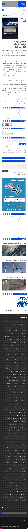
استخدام (10, 453)
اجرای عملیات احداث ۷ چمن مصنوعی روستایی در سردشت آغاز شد (14, 116)
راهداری (23, 354)
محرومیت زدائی (13, 427)
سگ (24, 500)
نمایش (23, 418)
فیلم (8, 433)
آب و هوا (16, 395)
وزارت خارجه (22, 477)
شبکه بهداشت (22, 415)
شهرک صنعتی (14, 445)
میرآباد (8, 368)
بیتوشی (6, 415)
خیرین (16, 368)
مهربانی (15, 462)
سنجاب (23, 450)
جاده (16, 330)
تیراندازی (6, 477)
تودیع (24, 468)
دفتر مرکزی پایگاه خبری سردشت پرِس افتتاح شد (17, 216)
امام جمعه (14, 392)
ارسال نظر (10, 171)
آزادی (13, 497)
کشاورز (8, 401)
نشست (23, 456)
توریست (11, 389)
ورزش (24, 488)
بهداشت (23, 330)
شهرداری (9, 328)
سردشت (23, 322)
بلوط (24, 436)
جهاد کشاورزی (15, 494)
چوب (17, 409)
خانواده (8, 366)
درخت (15, 439)
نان (12, 345)
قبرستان (7, 450)
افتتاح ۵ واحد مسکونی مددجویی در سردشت (18, 114)
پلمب (9, 374)
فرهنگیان (23, 439)
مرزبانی (15, 348)
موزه (10, 398)
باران (16, 447)
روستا (8, 351)
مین (16, 383)
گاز (24, 345)
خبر (13, 415)
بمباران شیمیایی (14, 380)
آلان (8, 395)
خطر (14, 477)
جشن (8, 462)
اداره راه (23, 459)
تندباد (6, 494)
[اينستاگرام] (5, 507)
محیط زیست (15, 371)
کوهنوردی (23, 392)
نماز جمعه (23, 483)
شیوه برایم (23, 424)
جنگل (16, 360)
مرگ (7, 342)
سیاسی (22, 239)
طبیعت (6, 322)
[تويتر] (3, 124)
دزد (17, 468)
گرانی (24, 380)
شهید (24, 366)
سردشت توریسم (21, 389)
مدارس (7, 471)
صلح (9, 386)
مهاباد (24, 368)
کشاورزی (11, 357)
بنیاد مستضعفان (21, 430)
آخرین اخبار (21, 214)
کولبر (24, 407)
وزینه (17, 486)
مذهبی (11, 333)
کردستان (8, 447)
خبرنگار (16, 386)
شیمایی (16, 442)
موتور (9, 456)
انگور (18, 453)
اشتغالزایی (11, 430)
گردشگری (15, 322)
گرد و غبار (15, 342)
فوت (10, 500)
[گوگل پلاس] (6, 124)
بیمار (20, 141)
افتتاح (25, 141)
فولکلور (23, 445)
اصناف (7, 439)
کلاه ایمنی (23, 465)
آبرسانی (15, 421)
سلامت (23, 360)
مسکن (8, 363)
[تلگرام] (11, 124)
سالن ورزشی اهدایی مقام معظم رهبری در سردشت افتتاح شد (15, 235)
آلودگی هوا (23, 377)
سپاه (8, 336)
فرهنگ (23, 328)
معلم (24, 395)
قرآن (16, 374)
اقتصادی (8, 383)
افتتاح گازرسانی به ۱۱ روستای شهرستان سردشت (17, 231)
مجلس (23, 348)
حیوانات (15, 450)
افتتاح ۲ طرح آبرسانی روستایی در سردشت (18, 110)
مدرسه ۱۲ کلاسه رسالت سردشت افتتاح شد (18, 229)
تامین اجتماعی (14, 141)
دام (24, 453)
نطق (18, 404)
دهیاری (17, 480)
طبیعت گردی (22, 325)
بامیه (24, 409)
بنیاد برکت (23, 427)
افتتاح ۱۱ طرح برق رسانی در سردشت (19, 112)
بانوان (11, 404)
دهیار (16, 456)
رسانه (7, 371)
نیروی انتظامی (15, 436)
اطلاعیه (16, 407)
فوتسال (7, 377)
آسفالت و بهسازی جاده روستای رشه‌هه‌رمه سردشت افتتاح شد (15, 119)
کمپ (6, 497)
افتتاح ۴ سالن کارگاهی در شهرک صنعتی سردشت (17, 237)
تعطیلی (23, 474)
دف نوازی (23, 412)
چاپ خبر (11, 15)
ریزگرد (10, 468)
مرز (18, 333)
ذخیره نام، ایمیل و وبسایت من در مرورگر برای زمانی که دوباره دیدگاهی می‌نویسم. (20, 172)
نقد (24, 404)
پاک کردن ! (5, 171)
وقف (16, 418)
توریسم (13, 325)
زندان (17, 398)
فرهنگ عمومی (13, 424)
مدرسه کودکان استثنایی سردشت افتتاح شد (18, 233)
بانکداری (16, 488)
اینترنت (9, 409)
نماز (16, 354)
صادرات (23, 421)
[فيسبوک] (8, 124)
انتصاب (15, 471)
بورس (10, 486)
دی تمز (20, 520)
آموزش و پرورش (21, 357)
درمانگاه (8, 141)
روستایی (23, 471)
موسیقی (8, 360)
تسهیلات (23, 433)
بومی (24, 442)
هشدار (16, 366)
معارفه (15, 459)
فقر (24, 480)
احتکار (16, 363)
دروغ (8, 474)
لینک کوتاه (5, 131)
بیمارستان (7, 348)
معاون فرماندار (13, 483)
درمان (24, 398)
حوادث (8, 330)
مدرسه (10, 339)
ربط (5, 345)
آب (18, 345)
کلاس (9, 418)
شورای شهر (12, 491)
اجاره (9, 442)
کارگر (24, 386)
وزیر (7, 436)
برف (8, 459)
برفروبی (23, 462)
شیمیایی (16, 336)
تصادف (23, 363)
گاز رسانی (14, 412)
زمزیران (23, 383)
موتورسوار (14, 465)
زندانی (16, 401)
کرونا (17, 500)
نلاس (9, 354)
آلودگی (23, 342)
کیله (24, 371)
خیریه (15, 433)
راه (24, 333)
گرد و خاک (16, 351)
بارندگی (23, 447)
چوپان (15, 474)
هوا (24, 351)
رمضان (8, 407)
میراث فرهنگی (22, 491)
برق (15, 377)
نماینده (23, 374)
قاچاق (24, 336)
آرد (24, 339)
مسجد (9, 480)
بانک (24, 486)
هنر (16, 328)
